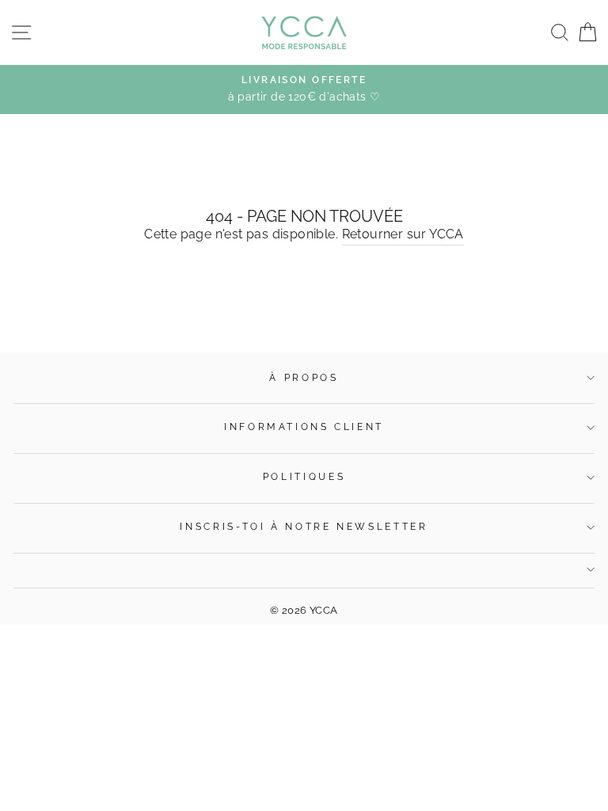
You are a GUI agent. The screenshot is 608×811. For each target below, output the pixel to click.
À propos (303, 377)
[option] (304, 89)
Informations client (304, 426)
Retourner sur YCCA (403, 234)
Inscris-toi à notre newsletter (304, 526)
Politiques (304, 476)
